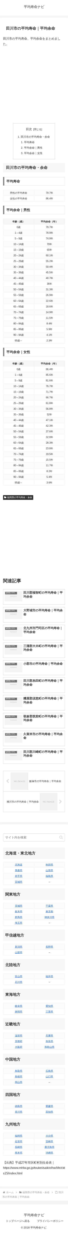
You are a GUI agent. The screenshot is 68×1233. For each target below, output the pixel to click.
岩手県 (18, 876)
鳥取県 (18, 1070)
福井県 (49, 976)
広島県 (49, 1070)
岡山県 (18, 1082)
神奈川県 (49, 917)
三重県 (49, 1011)
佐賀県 (18, 1141)
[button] (61, 837)
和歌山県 (49, 1047)
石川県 (18, 982)
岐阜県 (18, 1006)
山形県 (49, 870)
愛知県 (49, 1006)
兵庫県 (49, 1035)
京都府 (18, 1041)
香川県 (18, 1111)
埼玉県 (18, 922)
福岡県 (18, 1135)
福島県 (49, 876)
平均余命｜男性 (33, 147)
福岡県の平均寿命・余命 (19, 497)
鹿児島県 (49, 1147)
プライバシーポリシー (50, 1220)
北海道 (18, 864)
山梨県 (18, 952)
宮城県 (18, 881)
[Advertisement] (34, 85)
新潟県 (18, 946)
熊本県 (18, 1152)
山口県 (49, 1076)
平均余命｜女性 (33, 153)
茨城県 (18, 905)
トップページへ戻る (18, 1220)
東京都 (49, 911)
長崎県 (18, 1147)
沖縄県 (49, 1152)
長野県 (49, 946)
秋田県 (49, 864)
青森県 (18, 870)
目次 (29, 129)
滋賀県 (18, 1035)
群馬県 (18, 917)
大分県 (49, 1135)
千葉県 (49, 905)
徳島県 (18, 1106)
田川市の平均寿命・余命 (35, 136)
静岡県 (18, 1011)
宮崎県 (49, 1141)
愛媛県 (49, 1106)
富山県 (18, 976)
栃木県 (18, 911)
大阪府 (18, 1047)
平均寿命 (29, 142)
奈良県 (49, 1041)
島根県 (18, 1076)
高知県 (49, 1111)
